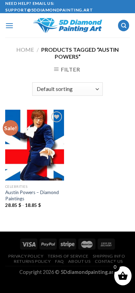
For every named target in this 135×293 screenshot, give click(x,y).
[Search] (123, 25)
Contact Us (109, 261)
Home (25, 49)
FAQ (59, 261)
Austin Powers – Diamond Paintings (32, 195)
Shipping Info (109, 256)
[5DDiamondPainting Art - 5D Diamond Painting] (67, 25)
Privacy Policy (26, 256)
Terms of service (68, 256)
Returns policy (32, 261)
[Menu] (9, 25)
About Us (79, 261)
